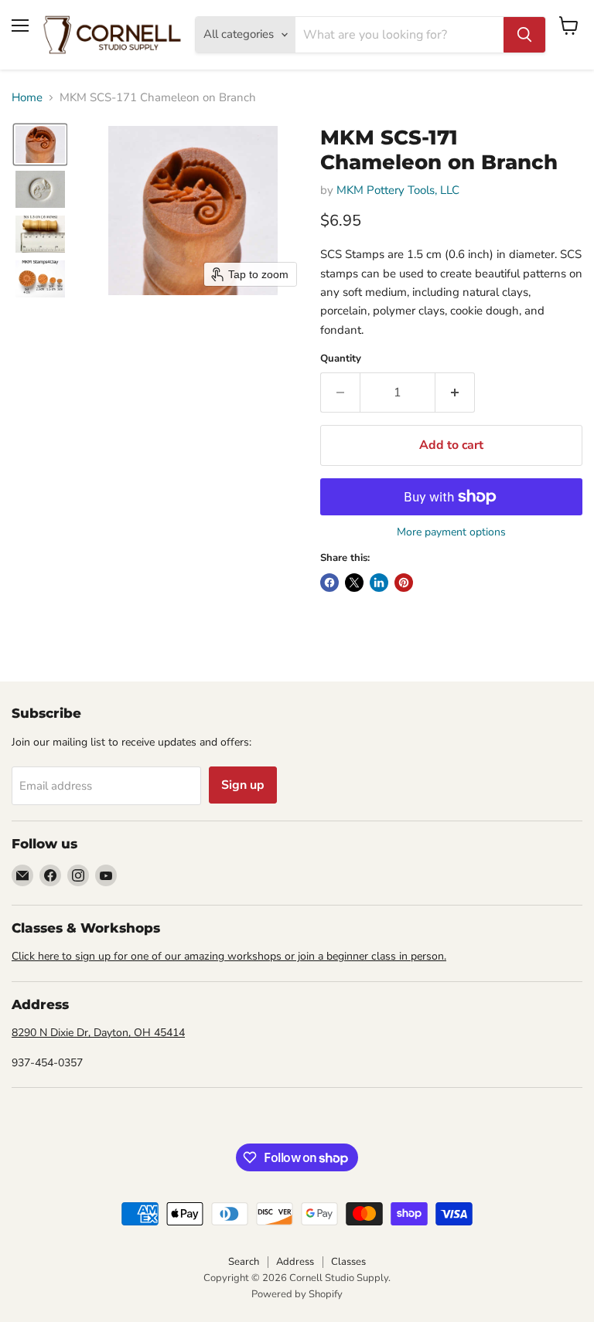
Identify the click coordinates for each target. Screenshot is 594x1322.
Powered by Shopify (297, 1294)
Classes (348, 1262)
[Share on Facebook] (329, 582)
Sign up (243, 785)
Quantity (340, 359)
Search (243, 1262)
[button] (40, 144)
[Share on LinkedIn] (379, 582)
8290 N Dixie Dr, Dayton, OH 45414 (98, 1032)
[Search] (524, 35)
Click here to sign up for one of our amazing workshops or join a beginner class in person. (229, 956)
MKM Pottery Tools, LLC (397, 190)
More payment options (451, 532)
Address (295, 1262)
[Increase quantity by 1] (455, 392)
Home (27, 97)
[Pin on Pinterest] (403, 582)
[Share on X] (354, 582)
